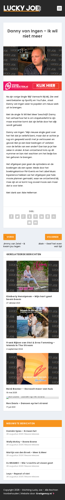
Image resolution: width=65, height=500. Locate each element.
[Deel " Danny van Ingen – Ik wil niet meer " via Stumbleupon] (54, 217)
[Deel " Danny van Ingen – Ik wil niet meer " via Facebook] (11, 217)
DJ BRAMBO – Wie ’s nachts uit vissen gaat (29, 462)
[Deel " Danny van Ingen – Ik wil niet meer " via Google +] (23, 217)
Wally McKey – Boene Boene (21, 441)
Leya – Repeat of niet (18, 473)
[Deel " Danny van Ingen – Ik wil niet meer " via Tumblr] (29, 217)
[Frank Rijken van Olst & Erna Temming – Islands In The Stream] (32, 322)
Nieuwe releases (31, 434)
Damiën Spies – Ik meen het (21, 431)
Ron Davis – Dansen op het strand (27, 403)
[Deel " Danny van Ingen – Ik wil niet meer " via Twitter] (17, 217)
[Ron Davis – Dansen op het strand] (32, 398)
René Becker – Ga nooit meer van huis (29, 388)
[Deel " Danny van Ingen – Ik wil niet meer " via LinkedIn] (42, 217)
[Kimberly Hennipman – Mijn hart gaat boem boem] (32, 276)
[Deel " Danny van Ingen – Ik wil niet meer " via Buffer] (48, 217)
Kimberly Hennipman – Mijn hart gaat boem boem (29, 298)
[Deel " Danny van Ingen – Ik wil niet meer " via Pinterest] (35, 217)
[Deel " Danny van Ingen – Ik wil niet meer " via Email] (29, 223)
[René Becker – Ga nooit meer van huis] (32, 368)
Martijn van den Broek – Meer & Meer (26, 452)
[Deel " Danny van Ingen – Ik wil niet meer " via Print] (35, 223)
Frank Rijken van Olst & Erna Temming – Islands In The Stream (30, 344)
